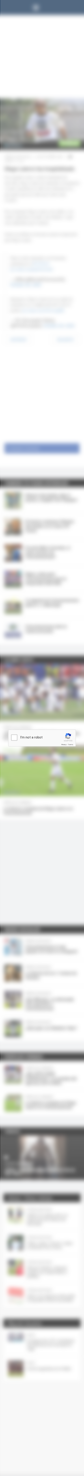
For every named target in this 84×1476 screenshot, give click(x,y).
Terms (70, 745)
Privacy (64, 745)
